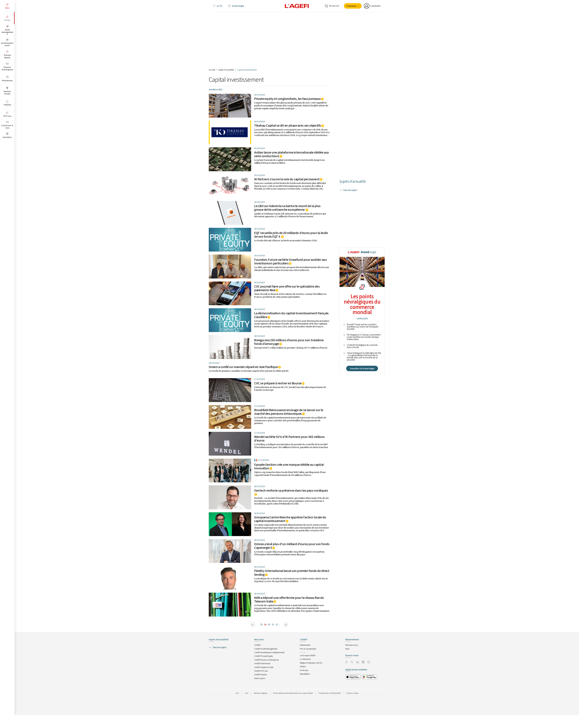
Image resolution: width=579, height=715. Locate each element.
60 (269, 624)
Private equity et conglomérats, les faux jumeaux (287, 99)
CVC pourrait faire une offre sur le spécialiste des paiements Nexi (287, 288)
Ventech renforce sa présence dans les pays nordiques (291, 490)
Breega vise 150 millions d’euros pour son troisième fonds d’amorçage (289, 342)
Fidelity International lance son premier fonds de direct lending (291, 572)
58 (261, 624)
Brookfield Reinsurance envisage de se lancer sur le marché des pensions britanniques (288, 412)
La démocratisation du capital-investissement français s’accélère (291, 315)
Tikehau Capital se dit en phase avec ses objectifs (287, 125)
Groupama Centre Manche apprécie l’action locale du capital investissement (290, 519)
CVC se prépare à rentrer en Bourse (278, 383)
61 (273, 624)
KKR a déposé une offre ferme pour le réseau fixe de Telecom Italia (289, 599)
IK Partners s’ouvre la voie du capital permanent (287, 179)
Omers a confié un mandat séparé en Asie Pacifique (243, 367)
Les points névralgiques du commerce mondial (362, 304)
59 (265, 624)
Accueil (212, 70)
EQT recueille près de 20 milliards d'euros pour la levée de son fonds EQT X (291, 235)
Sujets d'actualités (226, 70)
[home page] (297, 5)
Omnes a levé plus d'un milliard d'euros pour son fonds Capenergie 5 (291, 546)
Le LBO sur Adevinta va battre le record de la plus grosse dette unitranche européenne (287, 208)
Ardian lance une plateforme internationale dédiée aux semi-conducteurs (291, 154)
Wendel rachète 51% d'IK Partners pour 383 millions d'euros (289, 438)
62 (277, 624)
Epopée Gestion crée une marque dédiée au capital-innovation (289, 466)
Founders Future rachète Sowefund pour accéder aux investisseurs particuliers (290, 261)
